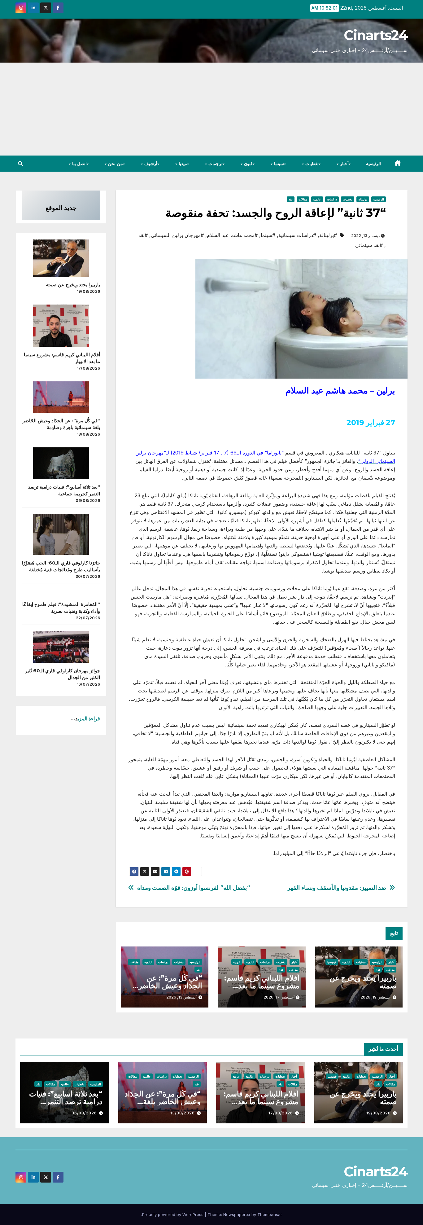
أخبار (344, 163)
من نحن (115, 163)
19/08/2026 (378, 1113)
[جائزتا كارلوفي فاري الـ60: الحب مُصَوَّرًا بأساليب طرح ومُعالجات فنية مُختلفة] (61, 534)
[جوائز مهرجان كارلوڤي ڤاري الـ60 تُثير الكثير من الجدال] (61, 646)
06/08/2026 (84, 1113)
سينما (278, 163)
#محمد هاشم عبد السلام (232, 235)
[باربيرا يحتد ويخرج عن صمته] (61, 258)
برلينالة (362, 199)
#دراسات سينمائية (297, 235)
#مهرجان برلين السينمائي (177, 235)
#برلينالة (328, 235)
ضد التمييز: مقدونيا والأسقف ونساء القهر (336, 887)
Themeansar (269, 1214)
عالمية (317, 199)
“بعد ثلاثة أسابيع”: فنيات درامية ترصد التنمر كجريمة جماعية (65, 1101)
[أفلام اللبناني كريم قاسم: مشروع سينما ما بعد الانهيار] (61, 326)
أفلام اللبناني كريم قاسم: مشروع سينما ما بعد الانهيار (261, 985)
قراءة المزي (89, 718)
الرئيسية (373, 163)
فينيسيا (331, 962)
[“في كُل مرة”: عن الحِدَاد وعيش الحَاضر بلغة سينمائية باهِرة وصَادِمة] (61, 397)
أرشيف (150, 163)
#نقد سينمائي (369, 245)
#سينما (268, 235)
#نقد (143, 235)
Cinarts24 (376, 35)
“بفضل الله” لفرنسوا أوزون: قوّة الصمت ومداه (193, 887)
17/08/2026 (280, 1113)
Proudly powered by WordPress (173, 1214)
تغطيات (311, 163)
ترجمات (215, 163)
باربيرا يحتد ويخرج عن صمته (362, 981)
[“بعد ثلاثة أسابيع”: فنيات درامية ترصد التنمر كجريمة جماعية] (61, 463)
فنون (247, 163)
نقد (291, 199)
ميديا (182, 163)
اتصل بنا (79, 163)
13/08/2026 (182, 1113)
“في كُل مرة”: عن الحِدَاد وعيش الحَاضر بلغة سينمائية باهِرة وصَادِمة (162, 1101)
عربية (236, 962)
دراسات (332, 199)
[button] (20, 163)
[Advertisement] (211, 109)
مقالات (303, 199)
